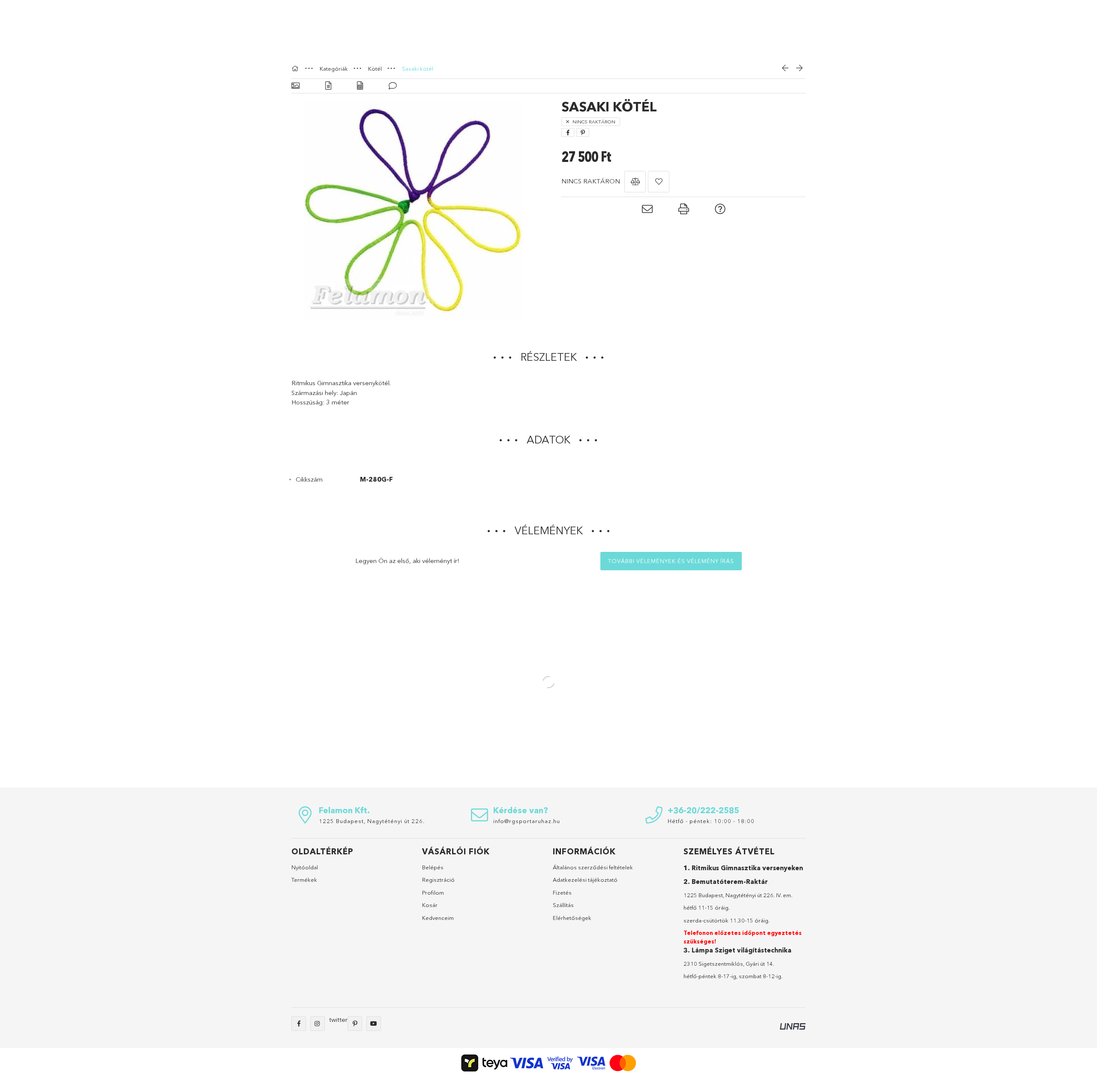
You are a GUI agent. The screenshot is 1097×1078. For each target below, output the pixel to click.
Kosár (430, 904)
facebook (298, 1023)
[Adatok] (360, 86)
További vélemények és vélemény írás (671, 560)
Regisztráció (438, 879)
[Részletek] (328, 86)
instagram (317, 1023)
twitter (338, 1019)
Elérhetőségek (572, 917)
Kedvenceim (438, 917)
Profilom (433, 892)
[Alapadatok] (295, 86)
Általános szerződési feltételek (593, 867)
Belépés (433, 867)
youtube (373, 1023)
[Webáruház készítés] (793, 1025)
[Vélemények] (393, 86)
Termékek (304, 879)
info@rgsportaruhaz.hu (526, 820)
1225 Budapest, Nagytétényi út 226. (372, 820)
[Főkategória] (296, 68)
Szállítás (563, 904)
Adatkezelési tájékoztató (585, 879)
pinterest (355, 1023)
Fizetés (562, 892)
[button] (635, 181)
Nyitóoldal (304, 867)
